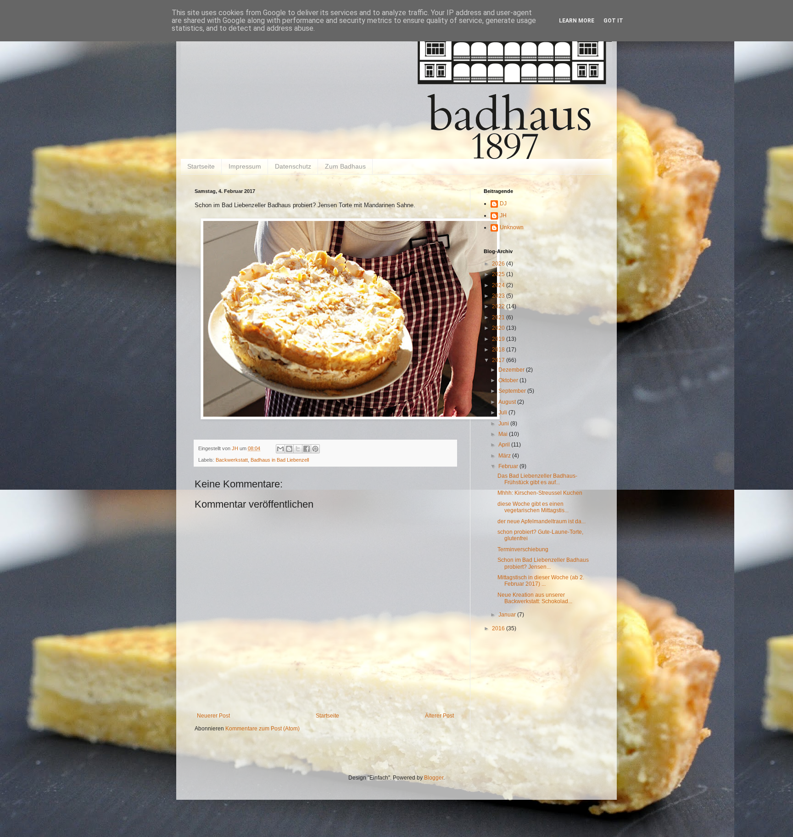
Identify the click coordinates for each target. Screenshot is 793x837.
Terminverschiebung (522, 549)
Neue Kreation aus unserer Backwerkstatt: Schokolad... (534, 598)
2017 (499, 360)
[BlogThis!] (289, 448)
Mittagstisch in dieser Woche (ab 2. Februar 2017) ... (540, 580)
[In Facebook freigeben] (306, 448)
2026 (499, 263)
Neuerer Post (213, 716)
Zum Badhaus (345, 166)
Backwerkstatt (232, 460)
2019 (499, 339)
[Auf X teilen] (297, 448)
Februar (508, 466)
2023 (499, 296)
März (505, 455)
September (512, 391)
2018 (499, 349)
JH (503, 215)
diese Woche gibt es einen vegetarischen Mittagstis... (533, 507)
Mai (503, 434)
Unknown (512, 227)
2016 (499, 628)
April (504, 444)
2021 (499, 317)
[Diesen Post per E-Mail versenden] (280, 448)
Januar (507, 614)
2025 (499, 274)
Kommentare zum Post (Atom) (262, 728)
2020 (499, 328)
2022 (499, 306)
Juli (503, 412)
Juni (504, 423)
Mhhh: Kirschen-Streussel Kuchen (539, 493)
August (507, 402)
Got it (613, 20)
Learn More (576, 20)
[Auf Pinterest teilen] (315, 448)
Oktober (508, 380)
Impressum (245, 166)
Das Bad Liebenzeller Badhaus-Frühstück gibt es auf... (537, 479)
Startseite (201, 166)
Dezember (512, 370)
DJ (503, 203)
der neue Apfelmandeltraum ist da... (541, 521)
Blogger (433, 778)
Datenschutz (293, 166)
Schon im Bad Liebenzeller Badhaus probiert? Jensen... (543, 563)
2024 (499, 285)
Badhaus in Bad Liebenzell (280, 460)
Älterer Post (439, 716)
